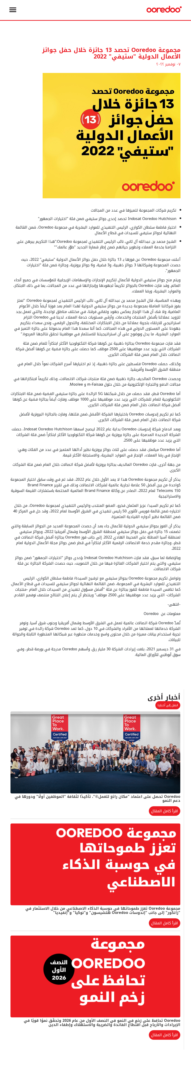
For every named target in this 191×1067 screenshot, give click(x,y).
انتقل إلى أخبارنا (168, 705)
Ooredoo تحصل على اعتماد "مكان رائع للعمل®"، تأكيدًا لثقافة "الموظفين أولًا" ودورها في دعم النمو (97, 798)
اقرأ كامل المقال (164, 811)
